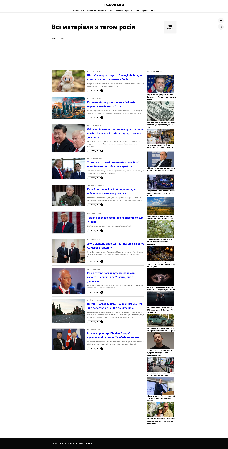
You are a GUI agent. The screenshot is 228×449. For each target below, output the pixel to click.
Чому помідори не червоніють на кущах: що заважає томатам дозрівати (159, 241)
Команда (62, 443)
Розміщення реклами (75, 443)
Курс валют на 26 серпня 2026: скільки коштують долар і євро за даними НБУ (161, 124)
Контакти (89, 443)
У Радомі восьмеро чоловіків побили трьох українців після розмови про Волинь (161, 193)
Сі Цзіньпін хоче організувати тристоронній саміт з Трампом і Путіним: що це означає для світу (115, 133)
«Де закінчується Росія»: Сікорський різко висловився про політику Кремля (161, 398)
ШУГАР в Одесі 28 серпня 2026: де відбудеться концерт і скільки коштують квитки (160, 352)
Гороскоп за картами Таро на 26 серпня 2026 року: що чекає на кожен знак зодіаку (161, 264)
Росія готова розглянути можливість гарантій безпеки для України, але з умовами (111, 277)
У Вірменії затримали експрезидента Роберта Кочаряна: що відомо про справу (161, 170)
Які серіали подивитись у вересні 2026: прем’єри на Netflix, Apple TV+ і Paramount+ (161, 310)
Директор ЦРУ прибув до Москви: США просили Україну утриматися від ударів (161, 97)
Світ (88, 71)
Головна (55, 39)
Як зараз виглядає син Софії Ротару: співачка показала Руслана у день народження (161, 421)
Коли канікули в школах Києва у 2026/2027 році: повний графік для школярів (160, 147)
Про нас (54, 443)
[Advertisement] (114, 53)
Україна (90, 185)
